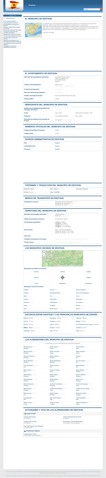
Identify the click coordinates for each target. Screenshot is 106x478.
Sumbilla (52, 305)
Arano (78, 308)
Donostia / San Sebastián (72, 423)
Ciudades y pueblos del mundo (46, 476)
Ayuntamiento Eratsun (35, 13)
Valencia (78, 318)
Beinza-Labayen (81, 289)
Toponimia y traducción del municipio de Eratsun (53, 185)
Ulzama (26, 299)
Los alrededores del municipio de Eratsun (49, 339)
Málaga (78, 321)
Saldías (62, 271)
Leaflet (62, 266)
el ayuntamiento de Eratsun (41, 73)
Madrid (26, 318)
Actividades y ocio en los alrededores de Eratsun (54, 410)
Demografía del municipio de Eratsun (46, 105)
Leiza (77, 296)
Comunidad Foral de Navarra (22, 13)
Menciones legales (11, 476)
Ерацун (85, 189)
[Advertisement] (62, 55)
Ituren (25, 296)
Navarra (57, 146)
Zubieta (26, 293)
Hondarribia (29, 427)
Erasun (32, 189)
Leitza (36, 283)
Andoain (28, 423)
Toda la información (10, 18)
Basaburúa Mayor (55, 293)
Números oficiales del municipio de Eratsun (50, 126)
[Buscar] (101, 9)
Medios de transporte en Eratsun (44, 198)
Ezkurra (36, 271)
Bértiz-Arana (53, 308)
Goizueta (26, 302)
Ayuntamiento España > (10, 13)
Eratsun (32, 5)
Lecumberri (79, 302)
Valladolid (27, 330)
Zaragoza (52, 321)
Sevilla (26, 321)
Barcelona (53, 318)
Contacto (33, 476)
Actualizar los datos (48, 32)
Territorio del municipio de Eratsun (45, 211)
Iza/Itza (67, 418)
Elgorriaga (79, 299)
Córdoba (78, 327)
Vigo (51, 330)
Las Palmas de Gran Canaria (84, 324)
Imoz (25, 308)
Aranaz (78, 305)
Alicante (52, 327)
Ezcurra (52, 289)
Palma (52, 324)
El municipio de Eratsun (38, 19)
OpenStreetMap (73, 266)
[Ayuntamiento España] (14, 8)
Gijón (77, 330)
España (57, 143)
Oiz (51, 296)
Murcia (26, 324)
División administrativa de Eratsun (44, 139)
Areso (25, 305)
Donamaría (53, 299)
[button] (44, 252)
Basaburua (62, 283)
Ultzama (28, 418)
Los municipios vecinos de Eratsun (44, 248)
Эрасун (56, 189)
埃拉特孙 (57, 192)
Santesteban (53, 302)
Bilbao (26, 327)
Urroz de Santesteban (82, 293)
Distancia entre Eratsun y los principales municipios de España (61, 314)
